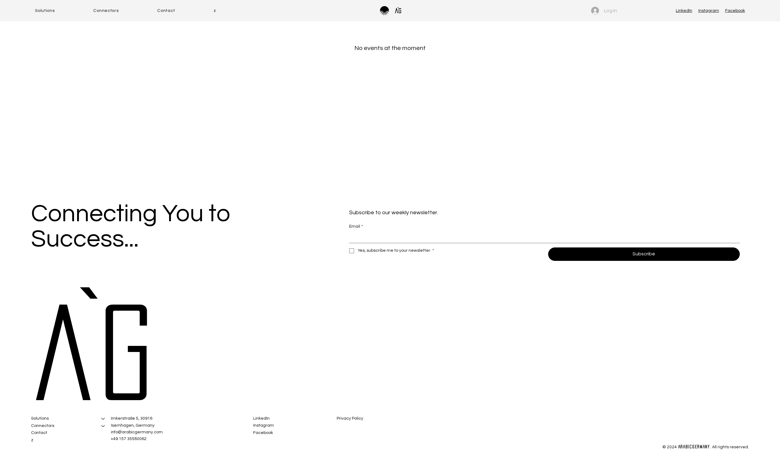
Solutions (40, 418)
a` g (81, 352)
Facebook (735, 11)
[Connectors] (103, 426)
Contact (39, 433)
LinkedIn (684, 11)
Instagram (708, 11)
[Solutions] (103, 418)
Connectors (42, 426)
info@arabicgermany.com (137, 432)
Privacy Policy (350, 418)
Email (356, 226)
